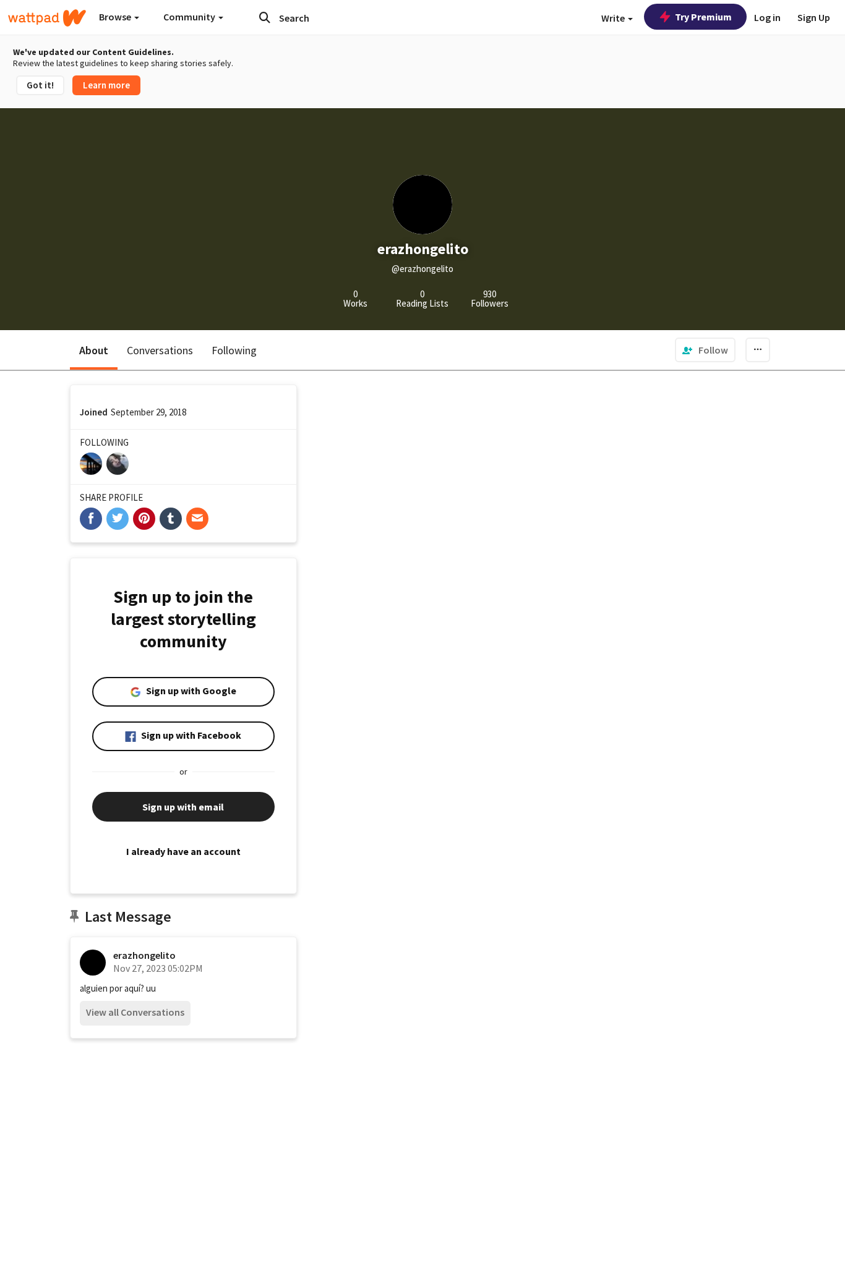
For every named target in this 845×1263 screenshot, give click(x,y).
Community (190, 17)
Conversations (160, 350)
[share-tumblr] (171, 519)
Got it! (40, 85)
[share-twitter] (117, 519)
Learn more (106, 85)
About (93, 350)
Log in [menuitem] (767, 17)
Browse (116, 17)
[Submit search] (265, 17)
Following (234, 350)
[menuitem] (705, 350)
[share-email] (197, 519)
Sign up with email (183, 807)
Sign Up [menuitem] (813, 17)
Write (614, 18)
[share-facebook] (91, 519)
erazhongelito (144, 955)
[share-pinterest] (144, 519)
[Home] (47, 18)
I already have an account (183, 851)
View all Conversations (135, 1012)
